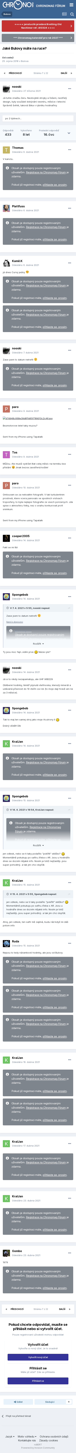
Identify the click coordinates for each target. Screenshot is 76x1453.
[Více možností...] (69, 89)
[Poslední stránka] (71, 73)
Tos (14, 452)
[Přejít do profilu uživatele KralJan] (6, 743)
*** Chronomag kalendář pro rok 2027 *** (38, 37)
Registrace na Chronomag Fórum (46, 172)
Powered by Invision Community (38, 1447)
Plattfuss (18, 206)
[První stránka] (4, 73)
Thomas (18, 147)
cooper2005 (21, 536)
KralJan (17, 741)
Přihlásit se (38, 1380)
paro (15, 407)
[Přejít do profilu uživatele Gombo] (6, 1253)
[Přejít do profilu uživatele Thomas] (6, 150)
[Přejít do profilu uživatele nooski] (6, 88)
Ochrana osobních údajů (54, 1436)
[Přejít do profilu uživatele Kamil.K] (6, 263)
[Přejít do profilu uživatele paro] (6, 409)
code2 (10, 57)
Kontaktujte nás (27, 1440)
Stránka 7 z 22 (41, 73)
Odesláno (26, 90)
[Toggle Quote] (8, 607)
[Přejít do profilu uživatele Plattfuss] (6, 208)
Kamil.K (17, 261)
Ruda (15, 941)
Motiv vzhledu (26, 1436)
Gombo (17, 1251)
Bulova (24, 61)
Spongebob (20, 594)
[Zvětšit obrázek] (27, 418)
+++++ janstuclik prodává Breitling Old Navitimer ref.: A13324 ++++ (38, 26)
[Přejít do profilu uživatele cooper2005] (6, 538)
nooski (16, 86)
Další (64, 73)
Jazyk (9, 1436)
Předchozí (15, 73)
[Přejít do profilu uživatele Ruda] (6, 943)
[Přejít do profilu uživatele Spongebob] (6, 596)
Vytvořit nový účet (38, 1357)
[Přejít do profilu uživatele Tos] (6, 454)
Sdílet (19, 1401)
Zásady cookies (48, 1440)
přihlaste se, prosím (55, 184)
